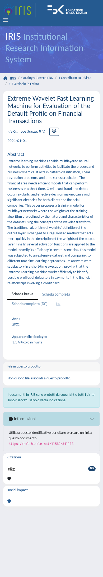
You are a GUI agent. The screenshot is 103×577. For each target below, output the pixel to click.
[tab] (58, 305)
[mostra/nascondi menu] (5, 20)
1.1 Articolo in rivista (24, 84)
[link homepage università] (69, 10)
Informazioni (24, 419)
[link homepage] (19, 10)
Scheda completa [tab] (56, 295)
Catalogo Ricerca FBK (37, 78)
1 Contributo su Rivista (74, 78)
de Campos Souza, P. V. (26, 132)
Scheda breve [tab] (23, 294)
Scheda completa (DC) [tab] (30, 304)
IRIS (13, 79)
